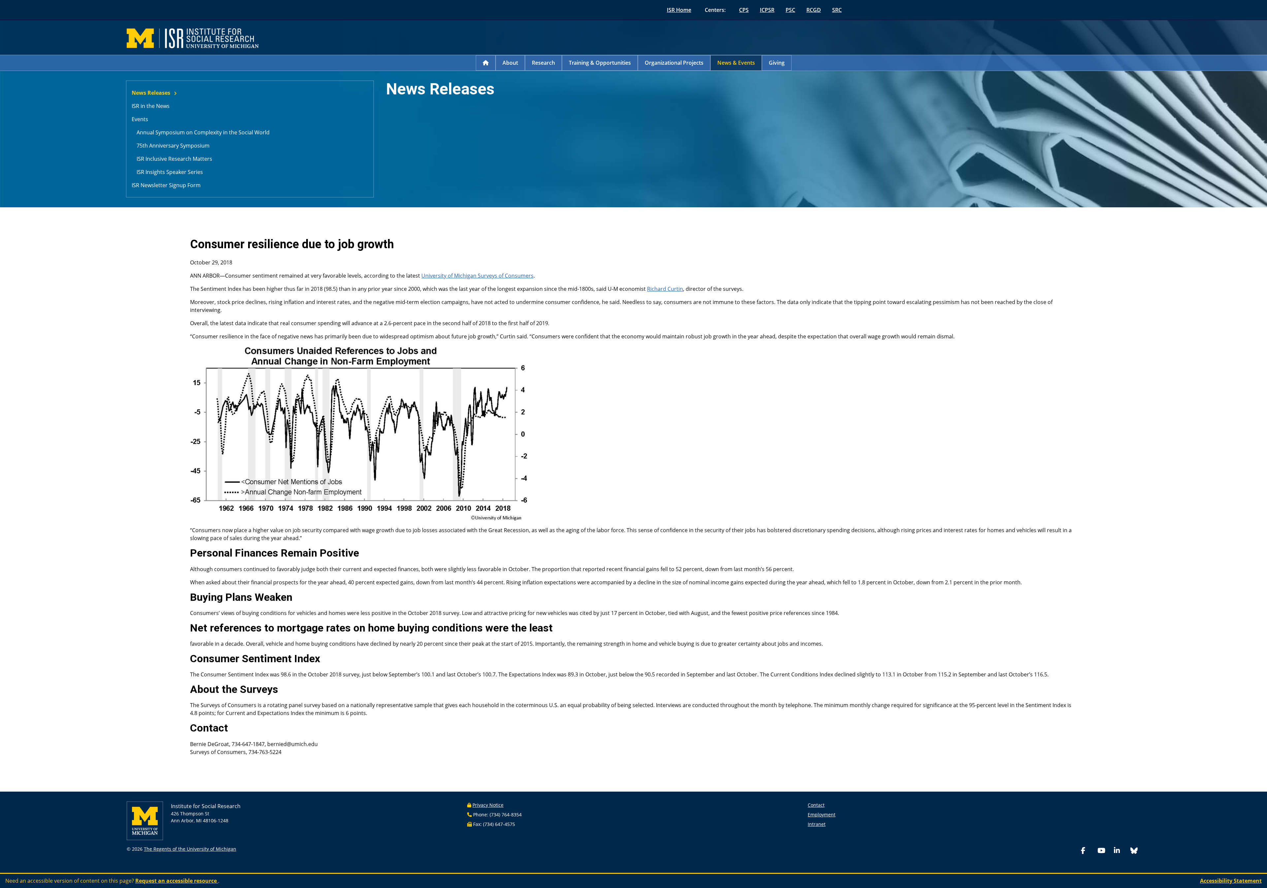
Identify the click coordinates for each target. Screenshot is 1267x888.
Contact (816, 805)
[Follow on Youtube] (1104, 851)
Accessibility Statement (1231, 880)
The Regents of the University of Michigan (190, 849)
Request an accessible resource (176, 880)
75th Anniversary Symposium (173, 145)
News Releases (151, 92)
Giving (777, 62)
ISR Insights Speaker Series (170, 172)
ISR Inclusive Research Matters (174, 158)
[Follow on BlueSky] (1134, 851)
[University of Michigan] (145, 820)
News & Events (736, 62)
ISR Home (679, 10)
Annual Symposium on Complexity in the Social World (203, 132)
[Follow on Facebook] (1088, 851)
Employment (821, 814)
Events (140, 119)
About (510, 62)
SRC (837, 10)
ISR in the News (151, 106)
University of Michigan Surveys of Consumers (477, 275)
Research (543, 62)
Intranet (817, 824)
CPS (744, 10)
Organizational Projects (674, 62)
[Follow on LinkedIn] (1121, 851)
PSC (790, 10)
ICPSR (767, 10)
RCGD (813, 10)
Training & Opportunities (600, 62)
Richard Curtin (665, 288)
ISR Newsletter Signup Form (166, 185)
